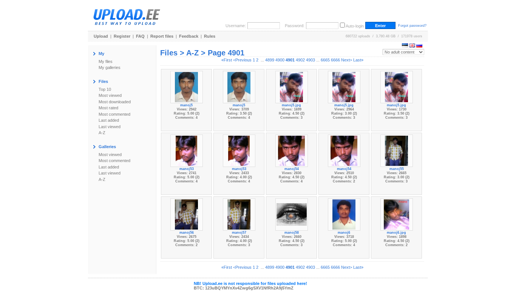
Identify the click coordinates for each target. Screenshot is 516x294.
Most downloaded (115, 102)
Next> (346, 60)
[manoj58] (292, 213)
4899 (269, 60)
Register (122, 36)
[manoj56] (186, 213)
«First (226, 60)
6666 (335, 60)
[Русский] (419, 46)
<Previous (242, 60)
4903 (310, 60)
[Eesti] (405, 46)
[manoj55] (396, 150)
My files (106, 61)
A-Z (102, 132)
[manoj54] (291, 150)
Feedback (188, 36)
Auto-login (355, 26)
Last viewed (110, 126)
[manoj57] (238, 213)
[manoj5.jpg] (291, 86)
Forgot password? (412, 26)
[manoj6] (343, 213)
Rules (209, 36)
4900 (279, 60)
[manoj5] (186, 86)
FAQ (140, 36)
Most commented (114, 114)
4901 (290, 60)
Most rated (108, 108)
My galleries (110, 67)
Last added (109, 120)
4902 (300, 60)
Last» (358, 60)
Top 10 (105, 89)
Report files (161, 36)
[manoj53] (187, 150)
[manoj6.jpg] (396, 213)
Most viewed (110, 95)
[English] (412, 46)
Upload (101, 36)
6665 (325, 60)
